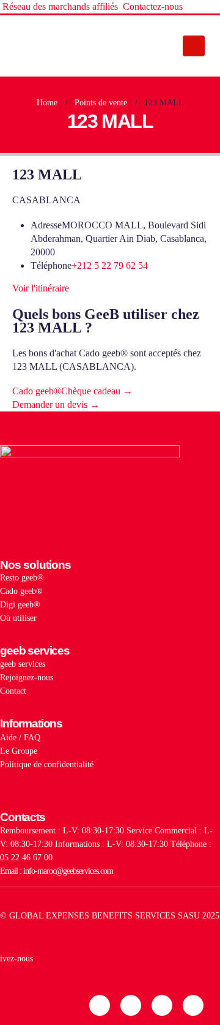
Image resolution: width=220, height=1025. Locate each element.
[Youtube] (193, 1005)
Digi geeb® (20, 604)
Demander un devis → (56, 404)
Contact (13, 691)
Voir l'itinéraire (40, 288)
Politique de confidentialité (47, 764)
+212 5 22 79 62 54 (110, 265)
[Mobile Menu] (194, 46)
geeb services (22, 664)
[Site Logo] (52, 46)
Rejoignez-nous (26, 677)
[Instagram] (130, 1005)
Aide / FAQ (20, 737)
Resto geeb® (22, 577)
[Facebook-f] (162, 1005)
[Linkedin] (99, 1005)
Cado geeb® (21, 591)
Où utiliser (18, 618)
